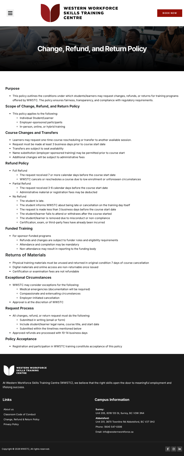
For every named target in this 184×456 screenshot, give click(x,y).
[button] (10, 13)
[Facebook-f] (167, 449)
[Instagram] (173, 449)
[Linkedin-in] (179, 449)
